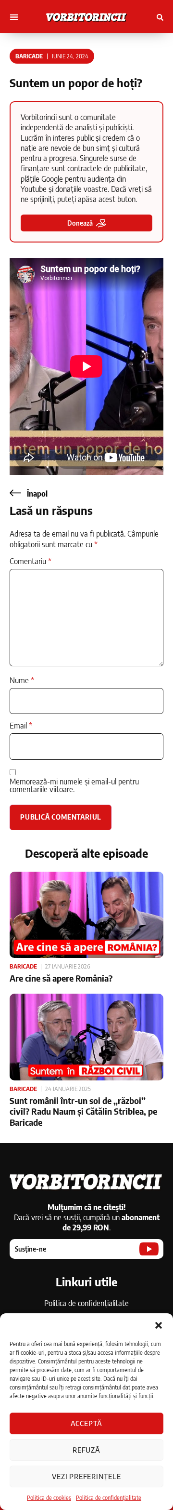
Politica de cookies (49, 1497)
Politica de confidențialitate (108, 1497)
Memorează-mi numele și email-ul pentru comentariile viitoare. (74, 785)
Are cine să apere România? (61, 978)
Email (21, 725)
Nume (22, 680)
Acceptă (87, 1423)
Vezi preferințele (86, 1476)
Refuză (86, 1449)
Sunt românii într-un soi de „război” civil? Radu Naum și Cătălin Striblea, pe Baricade (83, 1111)
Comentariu (30, 561)
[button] (158, 1325)
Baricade (29, 56)
